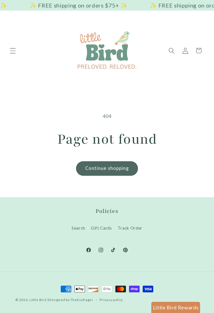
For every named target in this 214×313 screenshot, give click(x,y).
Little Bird (38, 300)
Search (78, 227)
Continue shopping (107, 168)
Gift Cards (101, 227)
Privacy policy (111, 300)
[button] (13, 50)
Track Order (130, 227)
